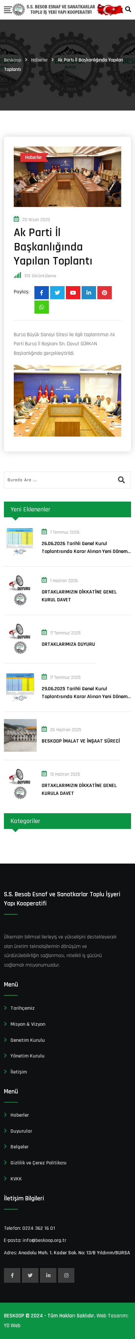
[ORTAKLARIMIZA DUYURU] (20, 638)
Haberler (19, 1115)
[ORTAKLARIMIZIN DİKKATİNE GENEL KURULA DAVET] (20, 783)
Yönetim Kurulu (27, 1056)
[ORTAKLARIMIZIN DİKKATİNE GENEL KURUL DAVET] (20, 590)
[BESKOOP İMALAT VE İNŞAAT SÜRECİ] (20, 735)
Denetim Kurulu (27, 1040)
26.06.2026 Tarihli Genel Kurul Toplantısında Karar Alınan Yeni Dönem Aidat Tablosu (84, 551)
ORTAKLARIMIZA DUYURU (68, 644)
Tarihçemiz (22, 1008)
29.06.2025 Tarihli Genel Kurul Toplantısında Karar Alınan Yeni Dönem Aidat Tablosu (84, 696)
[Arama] (128, 9)
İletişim (18, 1072)
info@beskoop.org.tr (44, 1240)
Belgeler (19, 1146)
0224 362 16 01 (38, 1228)
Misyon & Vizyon (27, 1024)
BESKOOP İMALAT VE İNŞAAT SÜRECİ (81, 741)
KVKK (16, 1179)
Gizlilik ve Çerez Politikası (38, 1162)
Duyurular (21, 1131)
